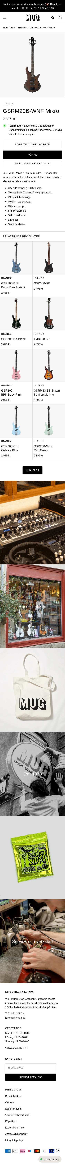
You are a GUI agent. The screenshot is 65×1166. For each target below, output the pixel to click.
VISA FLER (32, 470)
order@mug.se (16, 1017)
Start (5, 27)
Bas (13, 27)
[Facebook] (52, 1151)
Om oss (9, 1102)
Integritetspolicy (14, 1140)
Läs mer (46, 163)
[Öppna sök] (53, 17)
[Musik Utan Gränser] (32, 17)
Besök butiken (13, 1096)
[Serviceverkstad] (32, 941)
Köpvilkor (10, 1121)
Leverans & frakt (14, 1127)
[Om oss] (32, 774)
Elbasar (22, 27)
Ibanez (8, 104)
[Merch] (32, 690)
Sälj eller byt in (13, 1108)
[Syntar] (32, 522)
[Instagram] (58, 1151)
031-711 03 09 (16, 1013)
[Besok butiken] (32, 606)
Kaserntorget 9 (46, 129)
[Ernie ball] (32, 857)
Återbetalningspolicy (16, 1133)
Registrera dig (30, 1077)
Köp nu (33, 154)
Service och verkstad (17, 1114)
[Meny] (4, 17)
